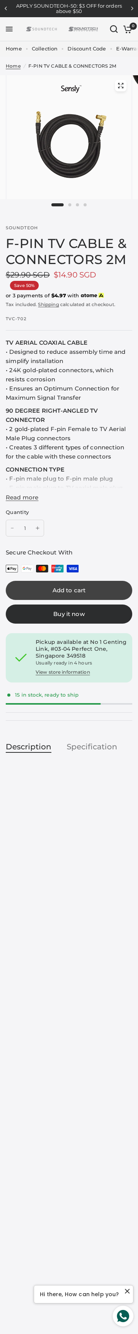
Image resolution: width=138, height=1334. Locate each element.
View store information (63, 672)
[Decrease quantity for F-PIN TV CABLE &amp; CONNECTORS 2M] (12, 528)
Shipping (48, 304)
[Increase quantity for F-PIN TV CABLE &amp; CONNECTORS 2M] (37, 528)
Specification (92, 746)
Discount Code (86, 48)
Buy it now (69, 614)
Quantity (17, 512)
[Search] (113, 29)
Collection (45, 48)
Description (28, 746)
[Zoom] (121, 85)
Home (14, 48)
